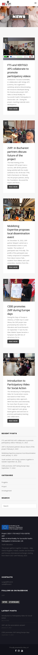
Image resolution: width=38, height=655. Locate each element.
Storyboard (14, 602)
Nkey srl (25, 647)
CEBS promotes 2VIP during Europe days (15, 466)
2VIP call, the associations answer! (13, 625)
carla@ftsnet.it (6, 584)
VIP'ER (4, 602)
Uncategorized (7, 491)
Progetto (5, 482)
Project (4, 486)
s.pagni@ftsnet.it (7, 582)
